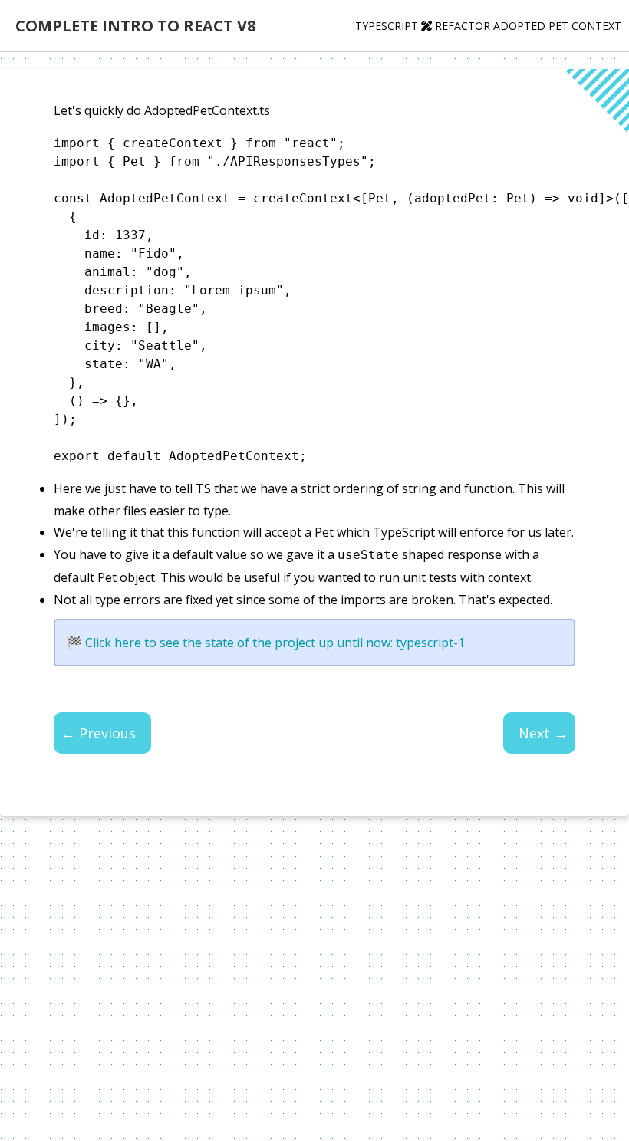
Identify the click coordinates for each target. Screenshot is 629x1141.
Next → (543, 733)
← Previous (98, 733)
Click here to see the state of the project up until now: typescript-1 (275, 642)
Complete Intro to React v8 (135, 25)
